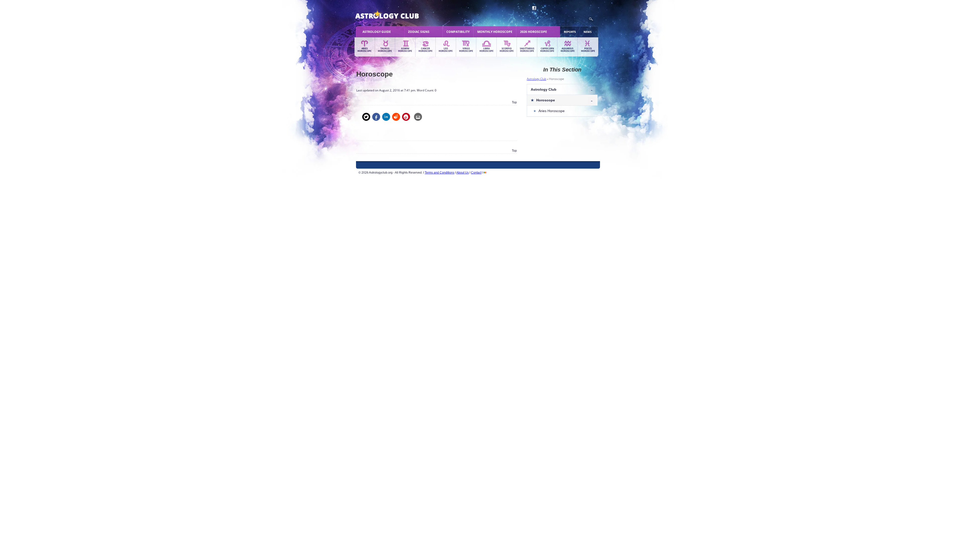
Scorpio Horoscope (507, 50)
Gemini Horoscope (405, 50)
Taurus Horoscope (385, 50)
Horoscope (545, 100)
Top (514, 102)
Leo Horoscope (446, 50)
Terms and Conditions (439, 172)
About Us (462, 172)
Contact (476, 172)
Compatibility (458, 32)
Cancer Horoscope (425, 50)
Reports (570, 32)
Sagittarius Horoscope (527, 50)
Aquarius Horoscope (568, 50)
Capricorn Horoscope (547, 50)
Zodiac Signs (418, 32)
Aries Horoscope (364, 50)
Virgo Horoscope (466, 50)
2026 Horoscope (533, 32)
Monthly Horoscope (494, 32)
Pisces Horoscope (588, 50)
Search (591, 19)
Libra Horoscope (486, 50)
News (588, 32)
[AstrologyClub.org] (399, 15)
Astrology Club (536, 79)
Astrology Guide (376, 32)
